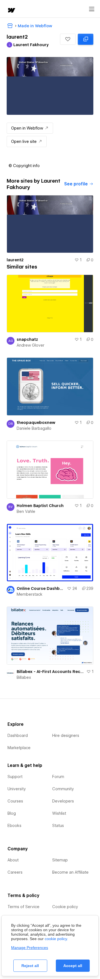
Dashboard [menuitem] (18, 735)
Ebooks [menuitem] (14, 825)
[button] (68, 39)
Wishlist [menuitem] (59, 813)
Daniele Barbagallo (34, 428)
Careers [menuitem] (15, 872)
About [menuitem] (13, 860)
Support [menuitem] (15, 776)
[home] (11, 11)
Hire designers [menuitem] (65, 735)
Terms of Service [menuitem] (23, 907)
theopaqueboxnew (36, 422)
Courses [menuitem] (15, 801)
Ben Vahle (26, 511)
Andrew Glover (30, 345)
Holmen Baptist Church (40, 505)
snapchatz (27, 339)
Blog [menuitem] (12, 813)
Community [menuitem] (63, 789)
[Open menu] (92, 9)
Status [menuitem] (58, 825)
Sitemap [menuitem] (60, 860)
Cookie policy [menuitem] (65, 907)
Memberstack (29, 594)
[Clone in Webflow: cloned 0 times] (85, 39)
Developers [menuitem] (63, 801)
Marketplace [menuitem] (19, 748)
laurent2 (15, 260)
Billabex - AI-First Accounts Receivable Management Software (50, 671)
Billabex (24, 677)
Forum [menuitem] (58, 776)
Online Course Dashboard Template (41, 588)
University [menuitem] (17, 789)
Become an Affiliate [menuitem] (70, 872)
